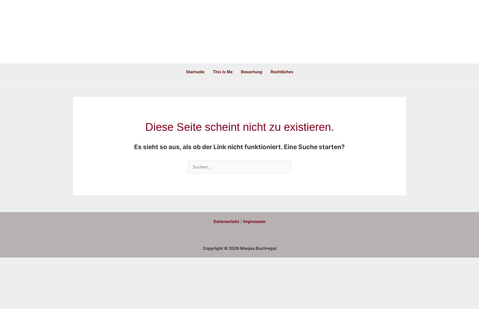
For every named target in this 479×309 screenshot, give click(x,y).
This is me (223, 71)
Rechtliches (282, 71)
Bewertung (251, 71)
